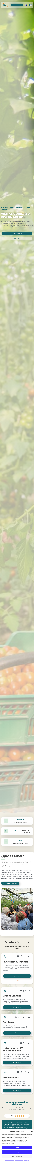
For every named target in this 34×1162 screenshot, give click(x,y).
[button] (31, 1131)
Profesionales (11, 1077)
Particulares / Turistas (15, 962)
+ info (17, 980)
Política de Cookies (9, 1160)
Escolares (8, 1022)
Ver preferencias (17, 1156)
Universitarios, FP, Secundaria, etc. (13, 1049)
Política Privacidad (19, 1160)
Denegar (17, 1152)
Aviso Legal (26, 1160)
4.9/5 (11, 1116)
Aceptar (17, 1147)
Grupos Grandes (12, 996)
